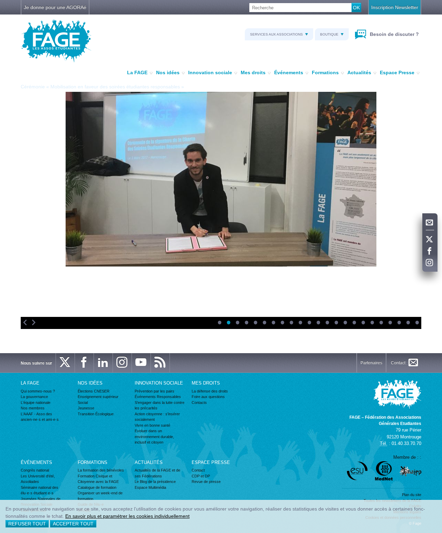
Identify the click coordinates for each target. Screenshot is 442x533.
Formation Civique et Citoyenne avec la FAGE (98, 479)
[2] (228, 323)
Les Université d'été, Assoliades (38, 479)
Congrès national (35, 470)
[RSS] (160, 362)
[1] (219, 323)
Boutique (329, 34)
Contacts (199, 402)
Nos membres (33, 408)
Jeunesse (86, 408)
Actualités (359, 72)
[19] (380, 323)
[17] (362, 323)
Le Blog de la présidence (155, 481)
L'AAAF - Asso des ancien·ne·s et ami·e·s (40, 417)
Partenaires (371, 362)
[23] (416, 323)
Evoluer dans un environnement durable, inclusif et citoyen (154, 436)
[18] (371, 323)
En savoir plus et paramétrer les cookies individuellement (127, 516)
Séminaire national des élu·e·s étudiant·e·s (39, 490)
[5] (255, 323)
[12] (318, 323)
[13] (327, 323)
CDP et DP (201, 476)
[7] (273, 323)
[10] (300, 323)
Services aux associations (276, 34)
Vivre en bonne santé (152, 425)
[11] (309, 323)
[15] (344, 323)
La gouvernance (34, 397)
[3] (237, 323)
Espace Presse (397, 72)
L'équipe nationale (35, 402)
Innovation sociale (210, 72)
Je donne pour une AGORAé (55, 7)
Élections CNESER (93, 391)
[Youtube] (141, 362)
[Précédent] (25, 323)
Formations (325, 72)
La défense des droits (210, 391)
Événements (288, 72)
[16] (353, 323)
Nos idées (168, 72)
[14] (336, 323)
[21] (398, 323)
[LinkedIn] (103, 362)
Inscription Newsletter (394, 7)
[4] (246, 323)
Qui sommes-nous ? (38, 391)
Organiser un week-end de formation (100, 496)
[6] (264, 323)
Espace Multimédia (150, 487)
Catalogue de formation (97, 487)
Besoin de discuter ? (393, 34)
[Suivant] (33, 323)
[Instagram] (430, 263)
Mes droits (253, 72)
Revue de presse (206, 481)
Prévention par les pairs (154, 391)
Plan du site (411, 495)
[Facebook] (430, 251)
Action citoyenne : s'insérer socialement (157, 417)
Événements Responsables (158, 397)
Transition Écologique (96, 414)
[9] (291, 323)
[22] (407, 323)
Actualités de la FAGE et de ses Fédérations (157, 473)
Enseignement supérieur (98, 397)
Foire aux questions (208, 397)
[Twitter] (430, 239)
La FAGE (137, 72)
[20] (389, 323)
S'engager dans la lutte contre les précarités (159, 405)
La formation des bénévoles (101, 470)
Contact (198, 470)
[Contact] (430, 223)
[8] (282, 323)
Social (83, 402)
